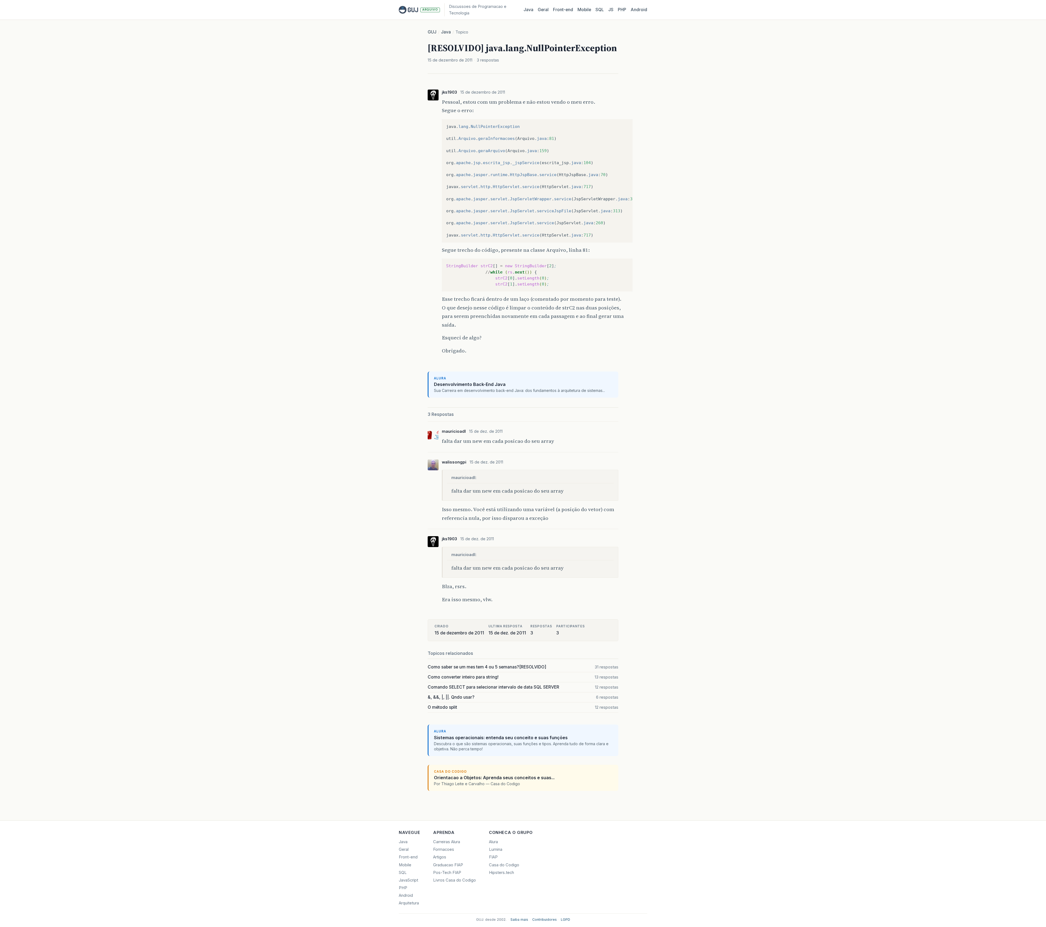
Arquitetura (409, 903)
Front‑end (563, 9)
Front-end (408, 857)
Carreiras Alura (446, 841)
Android (639, 9)
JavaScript (408, 880)
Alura (493, 841)
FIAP (493, 857)
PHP (622, 9)
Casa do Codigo (504, 864)
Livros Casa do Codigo (454, 880)
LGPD (565, 919)
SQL (599, 9)
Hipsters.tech (501, 872)
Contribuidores (544, 919)
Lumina (495, 849)
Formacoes (443, 849)
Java (528, 9)
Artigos (439, 857)
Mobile (584, 9)
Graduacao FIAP (448, 864)
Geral (543, 9)
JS (610, 9)
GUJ (432, 32)
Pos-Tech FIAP (447, 872)
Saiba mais (519, 919)
